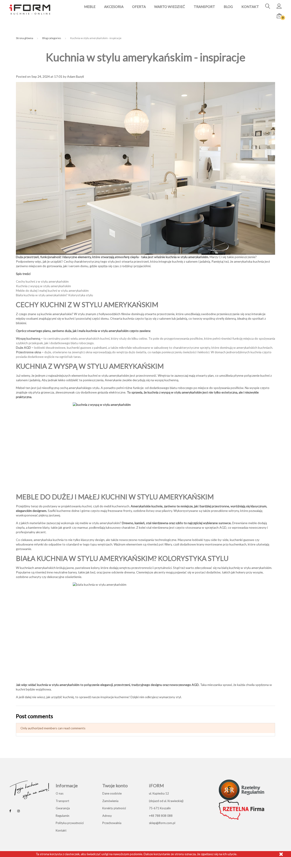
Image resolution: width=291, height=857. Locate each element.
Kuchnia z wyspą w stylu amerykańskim (43, 286)
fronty (127, 511)
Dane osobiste (112, 793)
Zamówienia (110, 801)
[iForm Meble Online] (29, 9)
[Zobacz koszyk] (279, 16)
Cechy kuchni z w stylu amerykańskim (42, 281)
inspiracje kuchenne (114, 697)
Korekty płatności (114, 808)
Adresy (107, 815)
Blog (228, 6)
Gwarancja (63, 808)
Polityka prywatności (70, 823)
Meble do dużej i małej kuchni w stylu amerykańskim (52, 290)
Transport (204, 6)
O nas (59, 793)
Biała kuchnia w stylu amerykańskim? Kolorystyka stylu (54, 295)
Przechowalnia (111, 823)
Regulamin (62, 815)
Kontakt (250, 6)
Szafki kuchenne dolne (63, 511)
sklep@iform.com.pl (162, 823)
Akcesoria (113, 6)
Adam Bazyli (75, 76)
